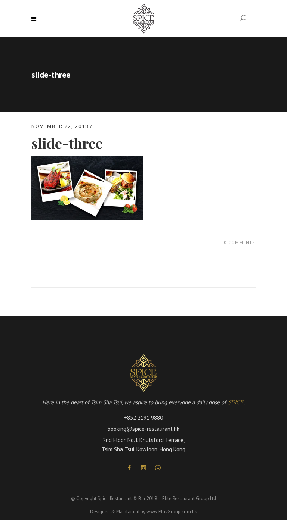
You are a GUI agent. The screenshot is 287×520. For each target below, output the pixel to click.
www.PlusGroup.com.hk (171, 511)
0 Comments (239, 242)
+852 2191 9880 (143, 417)
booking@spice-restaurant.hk (143, 428)
